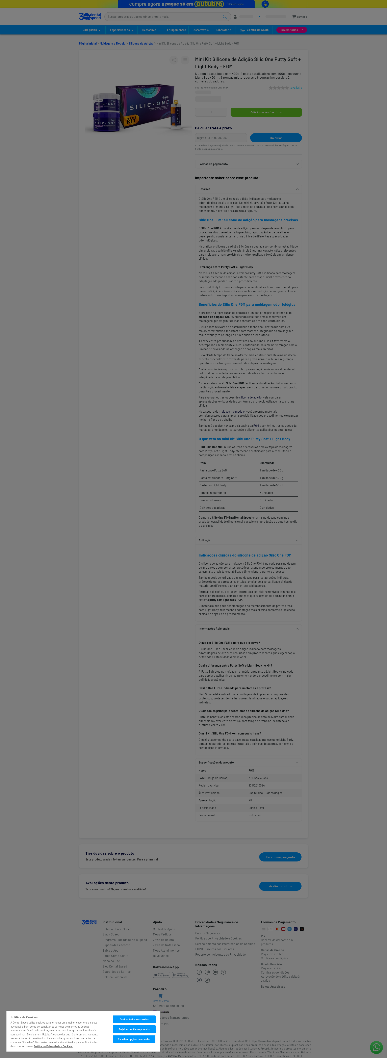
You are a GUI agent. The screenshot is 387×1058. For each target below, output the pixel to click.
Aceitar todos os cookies (134, 1019)
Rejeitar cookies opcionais (134, 1029)
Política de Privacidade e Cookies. (53, 1046)
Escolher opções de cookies (134, 1039)
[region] (83, 1031)
